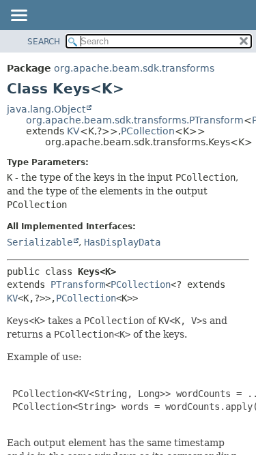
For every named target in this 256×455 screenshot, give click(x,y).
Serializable (39, 242)
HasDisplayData (122, 242)
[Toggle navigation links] (18, 16)
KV (73, 131)
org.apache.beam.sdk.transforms (134, 68)
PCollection (148, 131)
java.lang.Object (46, 109)
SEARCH (43, 41)
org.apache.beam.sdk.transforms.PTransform (135, 120)
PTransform (78, 284)
